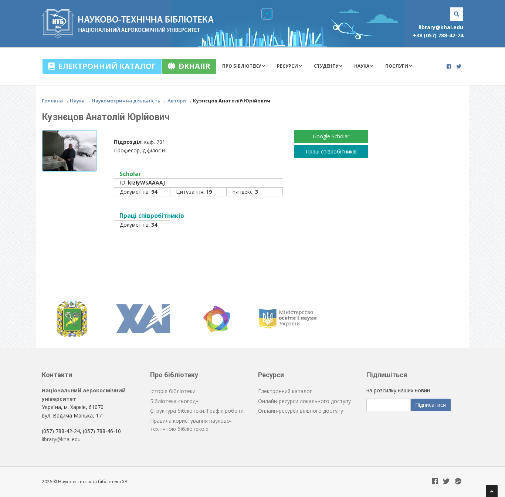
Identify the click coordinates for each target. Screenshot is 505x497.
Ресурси (288, 66)
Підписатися (430, 404)
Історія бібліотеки (173, 391)
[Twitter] (458, 66)
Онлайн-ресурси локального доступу (304, 401)
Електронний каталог (105, 66)
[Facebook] (449, 66)
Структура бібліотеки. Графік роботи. (197, 410)
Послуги (397, 66)
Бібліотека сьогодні (175, 401)
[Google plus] (458, 481)
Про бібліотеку (242, 66)
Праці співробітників (331, 151)
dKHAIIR (192, 66)
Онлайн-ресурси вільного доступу (300, 410)
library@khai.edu (440, 27)
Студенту (326, 66)
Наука (362, 66)
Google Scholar (331, 136)
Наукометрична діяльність (126, 100)
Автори (176, 100)
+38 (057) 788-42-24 (438, 35)
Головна (52, 100)
